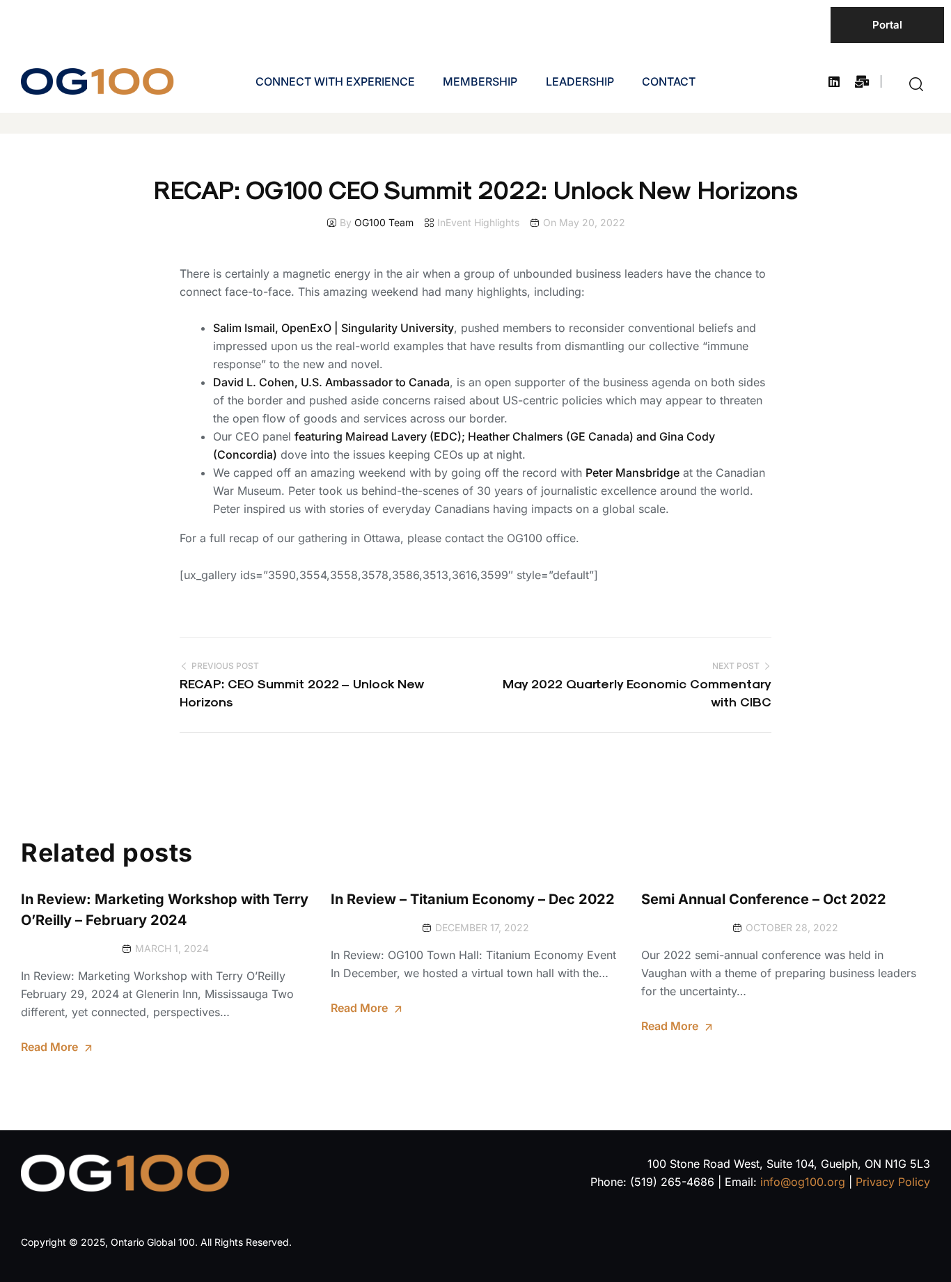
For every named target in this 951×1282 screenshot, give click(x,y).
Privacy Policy (893, 1182)
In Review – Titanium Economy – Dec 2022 (473, 899)
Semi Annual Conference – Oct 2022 (763, 899)
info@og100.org (802, 1182)
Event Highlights (482, 222)
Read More (49, 1047)
